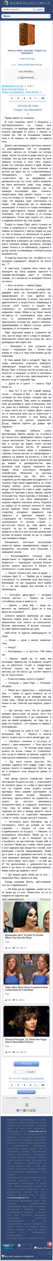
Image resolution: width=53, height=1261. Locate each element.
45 (42, 98)
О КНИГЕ (26, 1098)
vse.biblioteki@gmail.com (18, 1198)
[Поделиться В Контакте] (34, 1110)
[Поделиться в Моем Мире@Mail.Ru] (24, 1110)
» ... (36, 98)
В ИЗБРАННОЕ (40, 1098)
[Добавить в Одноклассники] (27, 1110)
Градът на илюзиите (33, 1078)
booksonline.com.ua (37, 1131)
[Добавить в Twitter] (31, 1110)
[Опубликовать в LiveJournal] (21, 1110)
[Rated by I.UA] (24, 1248)
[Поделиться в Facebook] (18, 1110)
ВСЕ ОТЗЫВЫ (12, 1098)
